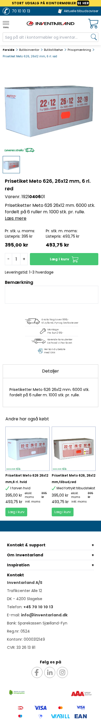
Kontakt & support (26, 545)
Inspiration (18, 565)
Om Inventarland (25, 555)
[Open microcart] (93, 24)
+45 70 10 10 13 (38, 607)
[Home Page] (51, 23)
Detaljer (50, 371)
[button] (64, 259)
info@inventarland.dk (44, 615)
